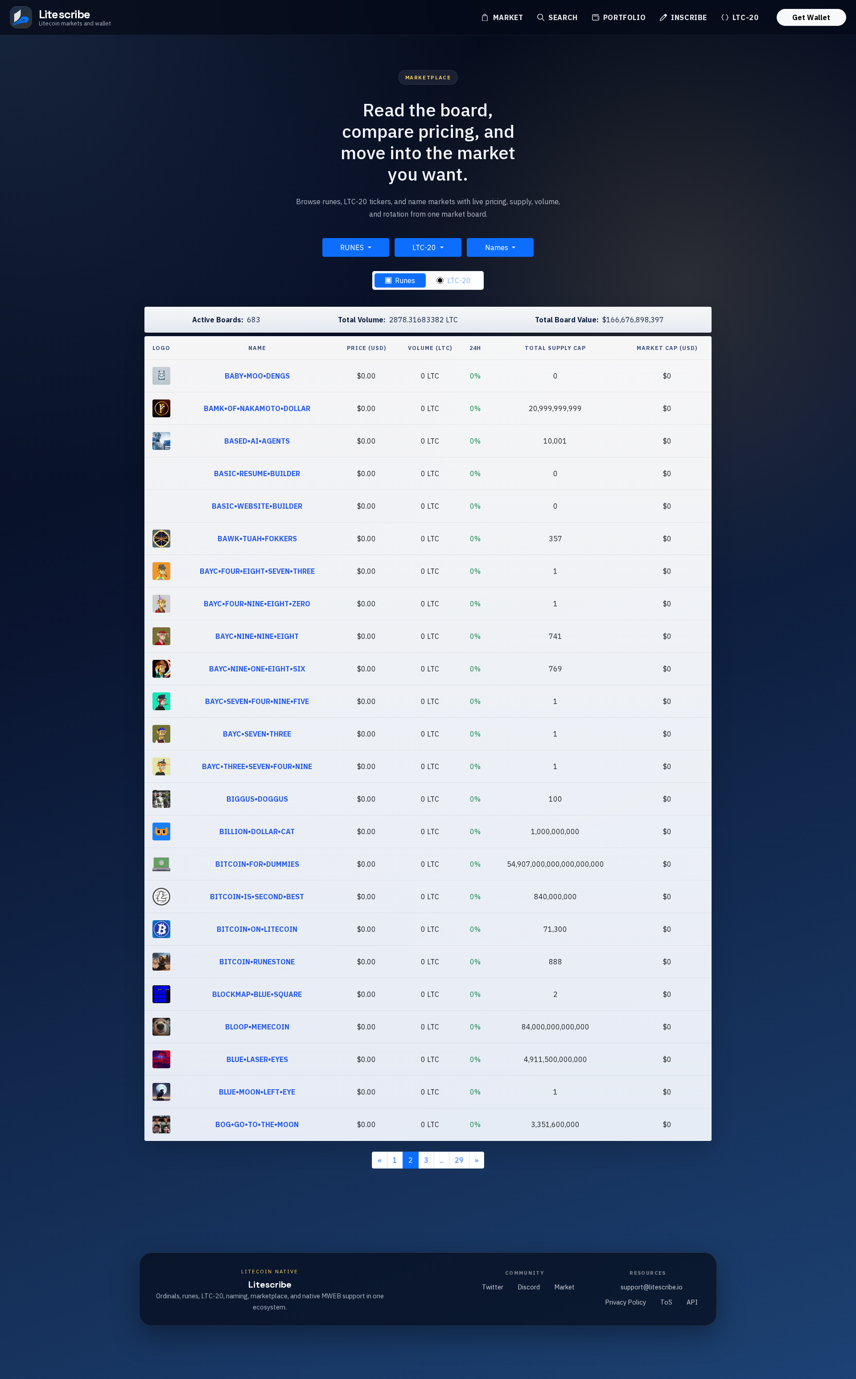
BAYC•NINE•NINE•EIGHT (257, 636)
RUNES (353, 247)
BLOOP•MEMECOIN (257, 1026)
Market (507, 17)
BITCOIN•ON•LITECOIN (257, 929)
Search (561, 17)
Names (497, 247)
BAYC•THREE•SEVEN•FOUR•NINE (257, 766)
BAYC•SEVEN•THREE (257, 733)
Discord (529, 1287)
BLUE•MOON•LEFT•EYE (257, 1091)
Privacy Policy (625, 1302)
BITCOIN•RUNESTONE (257, 961)
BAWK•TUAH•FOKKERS (257, 538)
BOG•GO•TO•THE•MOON (257, 1124)
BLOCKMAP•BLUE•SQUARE (257, 994)
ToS (666, 1302)
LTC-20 (744, 17)
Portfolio (623, 17)
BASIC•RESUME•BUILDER (257, 473)
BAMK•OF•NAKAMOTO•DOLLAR (257, 408)
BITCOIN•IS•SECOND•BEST (257, 896)
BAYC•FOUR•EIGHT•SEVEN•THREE (257, 571)
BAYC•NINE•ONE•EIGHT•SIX (257, 668)
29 (459, 1160)
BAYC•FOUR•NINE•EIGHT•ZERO (257, 603)
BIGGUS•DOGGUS (257, 798)
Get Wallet (811, 17)
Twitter (492, 1287)
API (692, 1302)
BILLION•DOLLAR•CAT (257, 831)
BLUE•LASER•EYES (257, 1059)
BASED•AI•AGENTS (257, 440)
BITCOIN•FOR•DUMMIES (257, 864)
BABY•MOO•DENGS (257, 375)
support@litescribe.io (652, 1287)
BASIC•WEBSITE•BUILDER (257, 506)
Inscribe (688, 17)
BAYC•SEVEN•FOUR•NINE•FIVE (257, 701)
